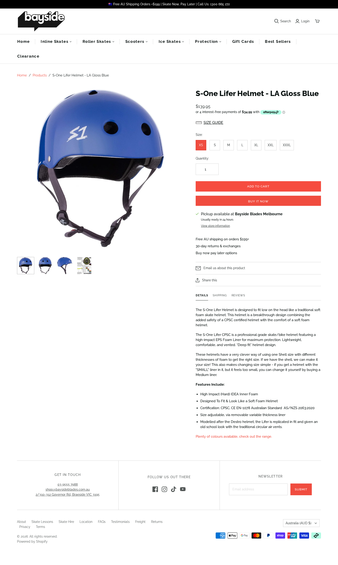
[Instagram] (164, 489)
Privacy (24, 527)
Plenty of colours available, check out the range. (234, 436)
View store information (215, 225)
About (21, 522)
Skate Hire (66, 522)
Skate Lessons (42, 522)
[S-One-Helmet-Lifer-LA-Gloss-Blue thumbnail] (25, 265)
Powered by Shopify (32, 541)
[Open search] (276, 21)
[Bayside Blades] (41, 21)
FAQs (102, 522)
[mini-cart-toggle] (317, 21)
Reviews (238, 295)
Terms (40, 527)
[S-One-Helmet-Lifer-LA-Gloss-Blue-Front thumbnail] (45, 265)
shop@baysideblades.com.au (68, 489)
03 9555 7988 (67, 484)
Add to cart (258, 186)
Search (285, 21)
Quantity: (202, 158)
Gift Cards (243, 41)
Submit (301, 489)
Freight (140, 522)
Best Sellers (278, 41)
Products (40, 75)
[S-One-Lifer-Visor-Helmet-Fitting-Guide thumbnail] (84, 265)
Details (202, 295)
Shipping (220, 295)
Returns (157, 522)
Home (23, 41)
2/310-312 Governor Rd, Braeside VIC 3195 (68, 494)
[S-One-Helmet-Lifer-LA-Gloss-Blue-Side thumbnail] (64, 265)
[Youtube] (183, 489)
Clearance (28, 56)
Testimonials (120, 522)
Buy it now (258, 201)
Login (305, 21)
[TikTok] (173, 489)
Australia (298, 523)
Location (86, 522)
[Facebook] (155, 489)
